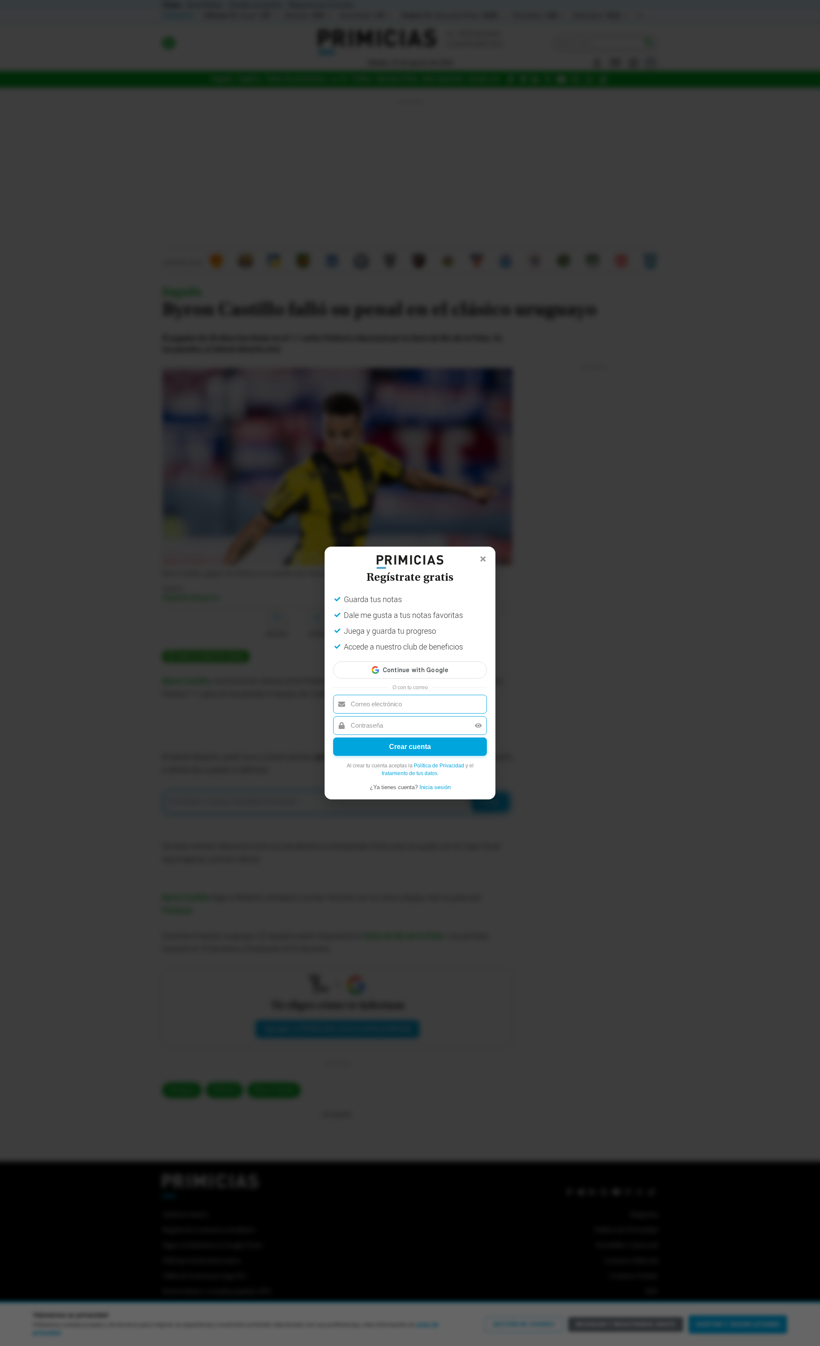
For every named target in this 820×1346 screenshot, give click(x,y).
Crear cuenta (410, 746)
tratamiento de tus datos (409, 773)
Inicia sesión (435, 787)
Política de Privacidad (439, 766)
